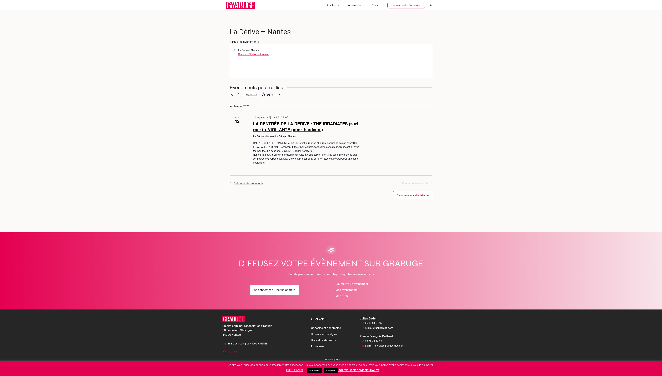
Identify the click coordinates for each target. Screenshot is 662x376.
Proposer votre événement (406, 5)
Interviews (317, 346)
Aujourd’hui (251, 94)
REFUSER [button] (331, 370)
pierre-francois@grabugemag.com (384, 345)
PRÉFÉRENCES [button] (294, 370)
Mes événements (346, 290)
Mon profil (342, 296)
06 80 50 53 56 (373, 323)
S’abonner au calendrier (411, 195)
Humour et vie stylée (324, 334)
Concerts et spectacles (326, 328)
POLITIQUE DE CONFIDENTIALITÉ (358, 370)
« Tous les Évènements (244, 41)
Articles (331, 5)
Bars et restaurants (323, 340)
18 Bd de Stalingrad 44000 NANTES (247, 343)
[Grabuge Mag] (240, 5)
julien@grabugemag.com (379, 327)
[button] (431, 5)
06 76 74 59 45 (373, 340)
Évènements (354, 5)
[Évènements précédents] (232, 94)
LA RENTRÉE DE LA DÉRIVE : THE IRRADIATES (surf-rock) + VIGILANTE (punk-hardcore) (306, 126)
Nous (375, 5)
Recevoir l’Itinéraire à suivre (253, 54)
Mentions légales (331, 359)
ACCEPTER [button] (314, 370)
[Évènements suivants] (238, 94)
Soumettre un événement (351, 284)
